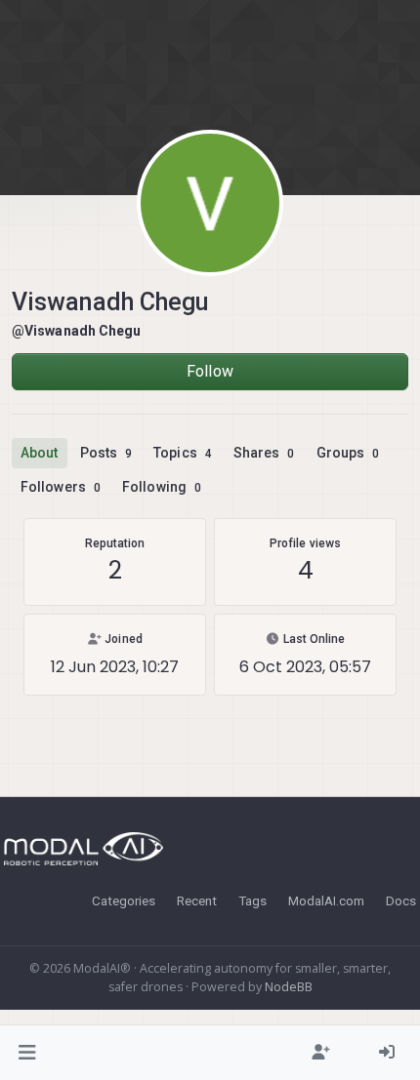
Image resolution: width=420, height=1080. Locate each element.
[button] (28, 1052)
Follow (210, 371)
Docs (401, 900)
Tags (252, 900)
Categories (123, 900)
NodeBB (289, 987)
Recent (197, 900)
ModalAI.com (326, 900)
